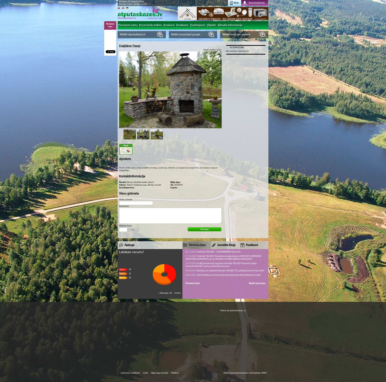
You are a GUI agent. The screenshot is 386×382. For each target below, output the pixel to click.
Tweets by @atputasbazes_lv (233, 310)
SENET (264, 373)
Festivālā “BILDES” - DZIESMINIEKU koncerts (212, 252)
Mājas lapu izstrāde (159, 373)
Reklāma (175, 373)
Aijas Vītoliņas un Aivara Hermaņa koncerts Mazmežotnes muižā (223, 275)
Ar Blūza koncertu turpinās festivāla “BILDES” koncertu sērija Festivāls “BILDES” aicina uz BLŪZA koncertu (221, 265)
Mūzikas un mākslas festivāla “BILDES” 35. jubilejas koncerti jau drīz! (224, 271)
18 (125, 269)
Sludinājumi (237, 47)
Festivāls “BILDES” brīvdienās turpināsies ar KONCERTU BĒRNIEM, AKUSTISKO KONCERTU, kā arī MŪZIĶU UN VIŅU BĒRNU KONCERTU (223, 257)
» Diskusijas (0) (165, 293)
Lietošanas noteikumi (130, 373)
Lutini (145, 373)
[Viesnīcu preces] (223, 20)
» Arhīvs (177, 293)
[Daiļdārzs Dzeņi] (129, 134)
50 (125, 278)
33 (125, 274)
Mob (236, 3)
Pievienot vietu (110, 25)
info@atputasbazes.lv (127, 18)
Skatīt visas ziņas (257, 283)
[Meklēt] (160, 34)
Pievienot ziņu (192, 283)
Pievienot (205, 229)
